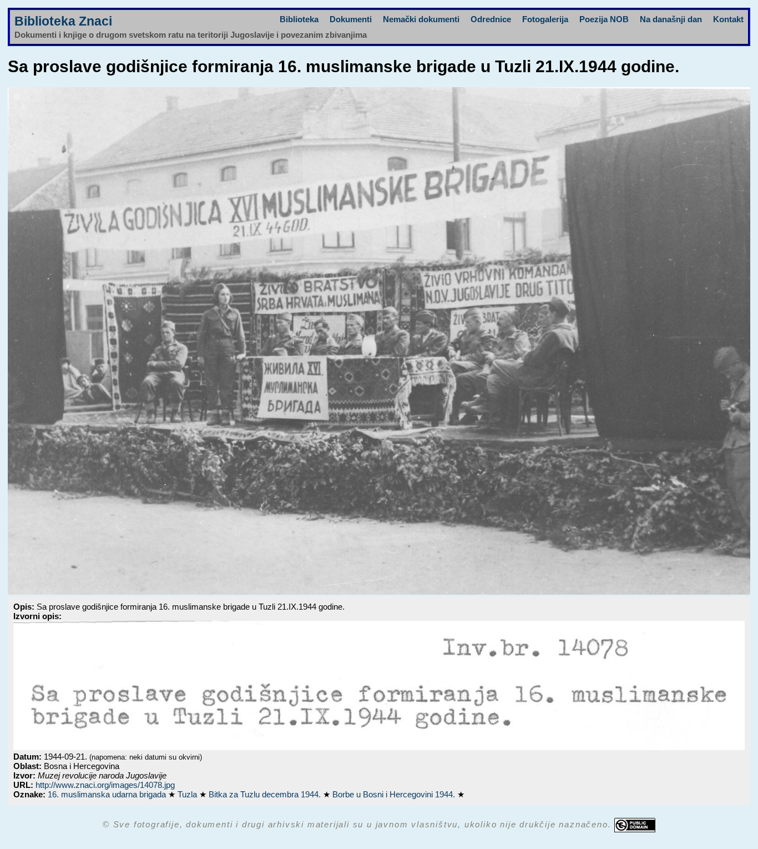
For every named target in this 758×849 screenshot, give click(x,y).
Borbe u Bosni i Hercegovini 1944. (394, 794)
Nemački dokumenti (421, 19)
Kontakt (728, 19)
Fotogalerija (545, 19)
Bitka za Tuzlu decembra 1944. (266, 794)
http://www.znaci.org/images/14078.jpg (105, 785)
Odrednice (491, 19)
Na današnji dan (671, 19)
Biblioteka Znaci (63, 21)
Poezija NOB (604, 19)
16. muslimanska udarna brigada (108, 794)
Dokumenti (351, 19)
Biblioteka (299, 19)
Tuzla (188, 794)
